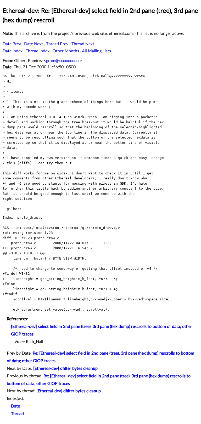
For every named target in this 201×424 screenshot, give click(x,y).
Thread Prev (57, 44)
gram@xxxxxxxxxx (63, 61)
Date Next (33, 44)
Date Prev (12, 44)
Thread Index (37, 51)
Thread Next (82, 44)
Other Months (66, 51)
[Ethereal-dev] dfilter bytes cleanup (65, 368)
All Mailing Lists (96, 51)
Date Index (13, 51)
